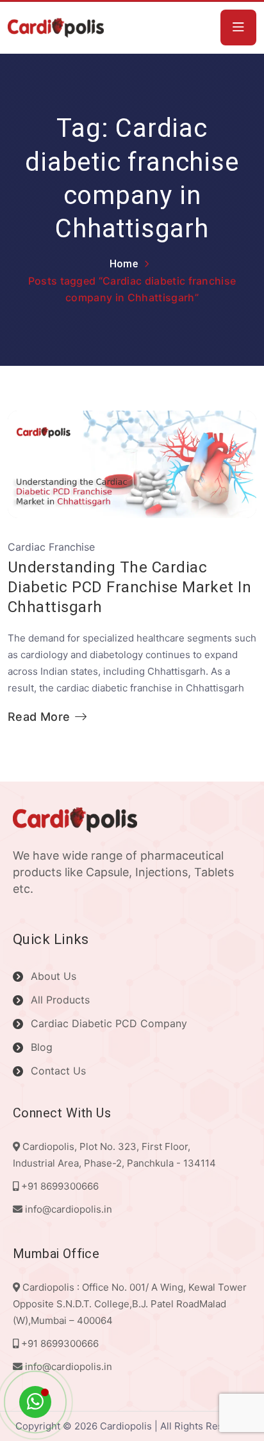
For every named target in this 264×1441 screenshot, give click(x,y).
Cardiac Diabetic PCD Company (109, 1023)
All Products (60, 999)
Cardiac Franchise (51, 546)
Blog (42, 1047)
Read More (39, 717)
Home (124, 264)
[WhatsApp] (35, 1402)
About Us (53, 976)
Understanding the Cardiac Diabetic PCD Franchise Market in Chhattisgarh (129, 587)
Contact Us (58, 1070)
